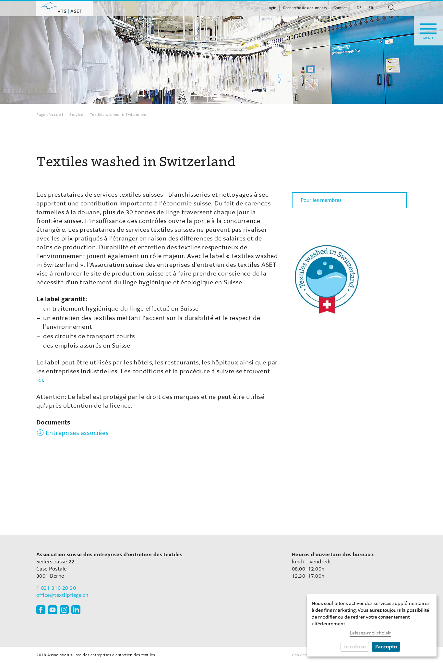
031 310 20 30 (58, 588)
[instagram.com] (64, 609)
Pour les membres (321, 200)
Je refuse (354, 647)
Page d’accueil (64, 8)
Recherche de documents (305, 8)
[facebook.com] (40, 609)
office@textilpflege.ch (62, 595)
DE (359, 8)
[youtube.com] (52, 609)
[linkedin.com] (75, 609)
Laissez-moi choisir (370, 633)
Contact (340, 8)
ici (39, 380)
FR (370, 8)
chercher (391, 8)
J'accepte (386, 647)
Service (76, 114)
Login (271, 8)
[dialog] (372, 625)
